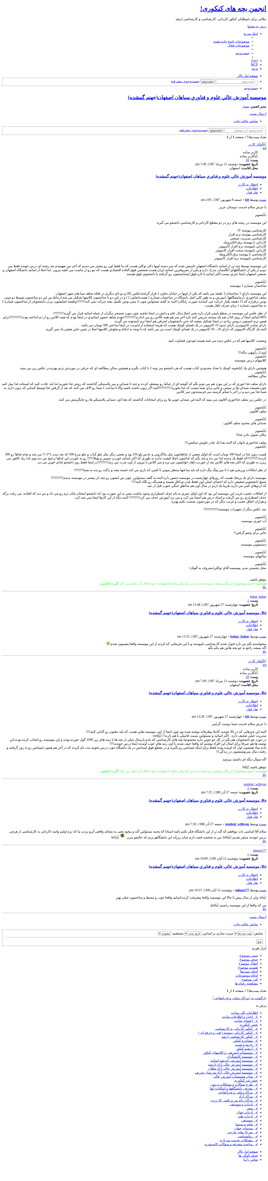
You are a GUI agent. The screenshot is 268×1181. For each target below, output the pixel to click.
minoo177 (259, 850)
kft (264, 148)
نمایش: (258, 933)
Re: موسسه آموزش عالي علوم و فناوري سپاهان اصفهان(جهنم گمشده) (207, 613)
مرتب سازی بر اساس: (217, 933)
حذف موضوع (249, 959)
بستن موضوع (249, 955)
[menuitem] (231, 41)
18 (247, 160)
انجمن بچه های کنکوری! (233, 8)
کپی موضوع (249, 979)
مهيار (245, 106)
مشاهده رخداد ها (246, 983)
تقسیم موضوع (248, 967)
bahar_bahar (258, 596)
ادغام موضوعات (247, 975)
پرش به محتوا (256, 26)
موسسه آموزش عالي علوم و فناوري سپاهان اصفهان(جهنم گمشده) (197, 97)
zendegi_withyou (255, 784)
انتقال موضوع (248, 963)
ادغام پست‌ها (249, 971)
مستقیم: (177, 933)
